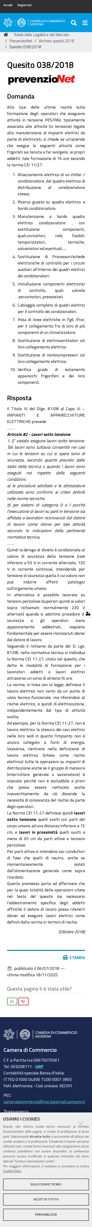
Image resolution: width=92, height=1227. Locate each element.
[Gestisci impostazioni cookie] (88, 613)
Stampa (77, 957)
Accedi (8, 5)
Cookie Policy (12, 1171)
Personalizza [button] (46, 1214)
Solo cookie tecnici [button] (46, 1184)
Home (7, 35)
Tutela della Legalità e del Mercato (41, 35)
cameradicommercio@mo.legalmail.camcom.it (44, 1101)
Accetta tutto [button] (46, 1199)
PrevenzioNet (20, 41)
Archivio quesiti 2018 (56, 41)
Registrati (25, 5)
